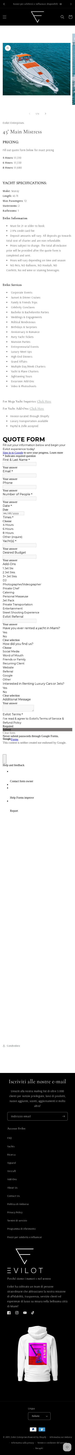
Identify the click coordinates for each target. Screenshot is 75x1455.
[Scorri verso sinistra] (29, 114)
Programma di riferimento (21, 1228)
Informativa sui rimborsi (61, 1437)
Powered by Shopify (37, 1437)
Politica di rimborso (18, 1204)
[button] (5, 17)
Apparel (11, 1162)
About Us (12, 1187)
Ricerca (11, 1154)
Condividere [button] (13, 1045)
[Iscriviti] (64, 1116)
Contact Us (13, 1195)
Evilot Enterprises (19, 1437)
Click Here (44, 401)
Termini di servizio (17, 1220)
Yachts (11, 1146)
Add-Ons (12, 1179)
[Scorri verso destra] (46, 114)
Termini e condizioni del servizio (52, 1442)
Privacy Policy (14, 1212)
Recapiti (39, 1448)
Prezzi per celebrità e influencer (24, 1237)
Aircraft (11, 1171)
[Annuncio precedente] (4, 4)
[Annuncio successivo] (71, 4)
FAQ (9, 1138)
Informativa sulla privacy (22, 1442)
